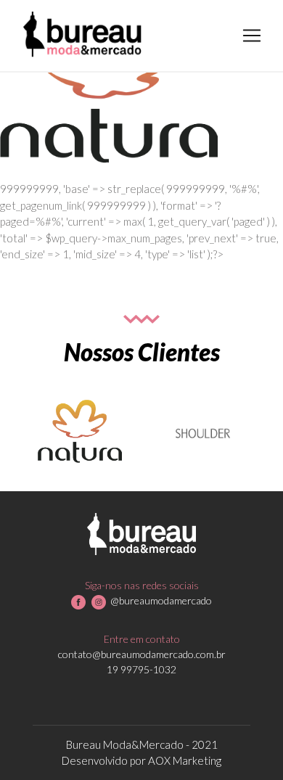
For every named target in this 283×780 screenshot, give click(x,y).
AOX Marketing (184, 760)
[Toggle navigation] (251, 35)
